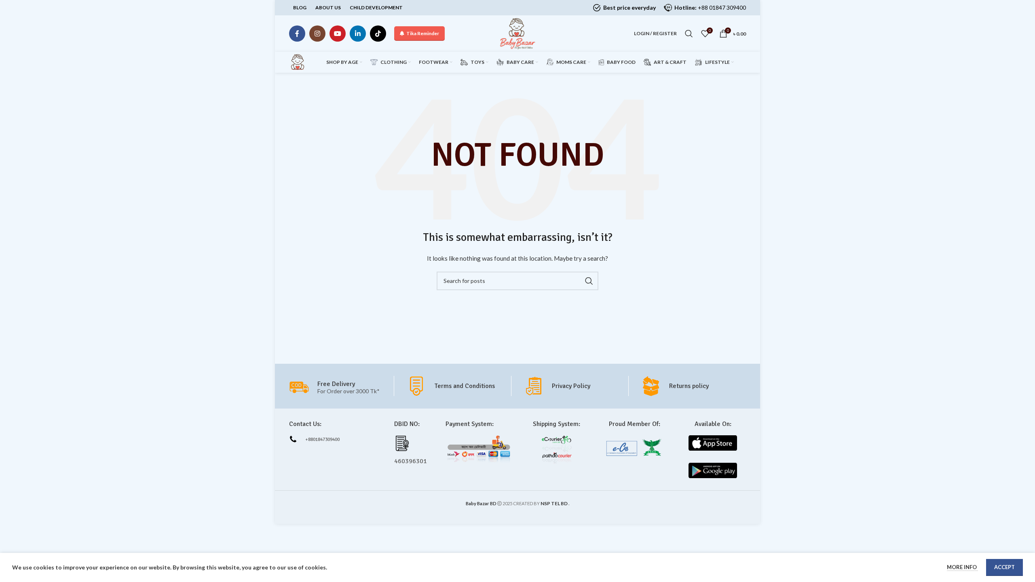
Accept (1004, 567)
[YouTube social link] (338, 33)
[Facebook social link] (297, 33)
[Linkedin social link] (358, 33)
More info (962, 567)
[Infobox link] (458, 386)
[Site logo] (517, 33)
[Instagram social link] (317, 33)
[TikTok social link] (378, 33)
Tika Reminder (422, 33)
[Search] (689, 33)
